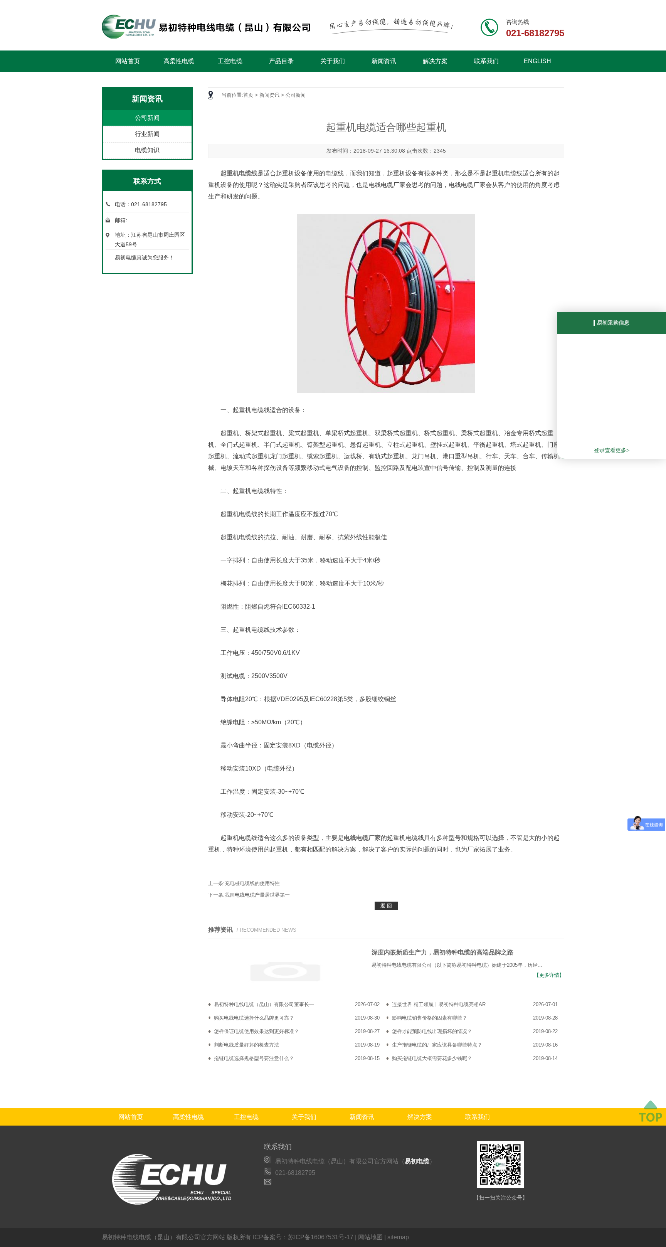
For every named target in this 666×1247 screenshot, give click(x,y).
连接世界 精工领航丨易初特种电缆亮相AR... (441, 1004)
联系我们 (486, 61)
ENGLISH (537, 61)
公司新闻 (147, 117)
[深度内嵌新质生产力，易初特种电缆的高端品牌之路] (285, 972)
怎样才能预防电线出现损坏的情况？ (432, 1031)
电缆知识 (147, 150)
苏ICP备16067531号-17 (320, 1237)
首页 (248, 95)
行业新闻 (147, 134)
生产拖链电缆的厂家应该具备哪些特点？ (437, 1045)
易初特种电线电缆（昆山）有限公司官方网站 (163, 1237)
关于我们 (332, 61)
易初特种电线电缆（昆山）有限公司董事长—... (266, 1004)
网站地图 (370, 1237)
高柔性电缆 (178, 61)
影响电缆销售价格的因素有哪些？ (429, 1018)
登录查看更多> (611, 450)
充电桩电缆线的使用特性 (252, 883)
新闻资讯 (384, 61)
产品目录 (281, 61)
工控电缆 (230, 61)
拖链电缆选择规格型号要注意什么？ (254, 1058)
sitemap (398, 1237)
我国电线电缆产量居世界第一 (257, 895)
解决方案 (435, 61)
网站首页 (127, 61)
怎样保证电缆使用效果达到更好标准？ (256, 1031)
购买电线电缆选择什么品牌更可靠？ (254, 1018)
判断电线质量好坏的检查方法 (246, 1045)
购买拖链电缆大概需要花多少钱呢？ (432, 1058)
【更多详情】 (549, 975)
